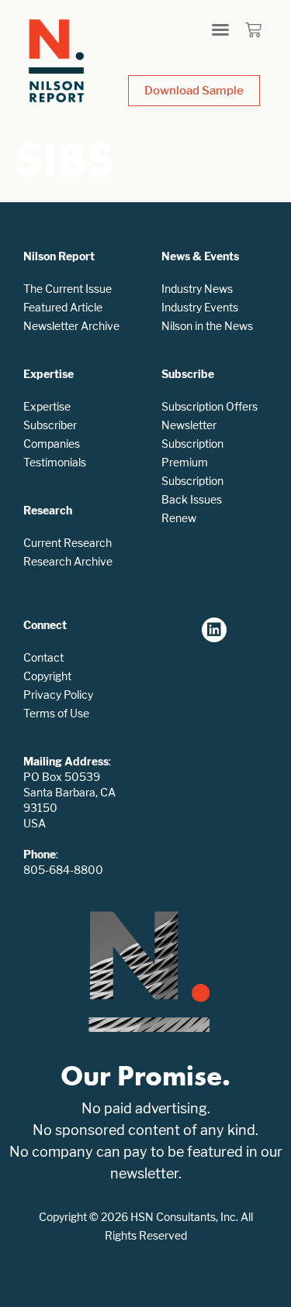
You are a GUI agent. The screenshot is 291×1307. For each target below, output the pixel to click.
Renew (178, 518)
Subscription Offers (209, 406)
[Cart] (253, 30)
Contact (43, 657)
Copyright (47, 676)
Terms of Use (56, 713)
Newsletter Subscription (192, 434)
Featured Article (62, 307)
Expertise (47, 406)
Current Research (67, 542)
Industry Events (199, 307)
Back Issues (191, 499)
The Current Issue (67, 288)
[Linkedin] (214, 629)
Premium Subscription (192, 471)
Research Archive (68, 561)
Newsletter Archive (71, 325)
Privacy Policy (58, 694)
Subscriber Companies (51, 434)
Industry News (197, 288)
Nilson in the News (207, 325)
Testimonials (54, 462)
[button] (220, 29)
